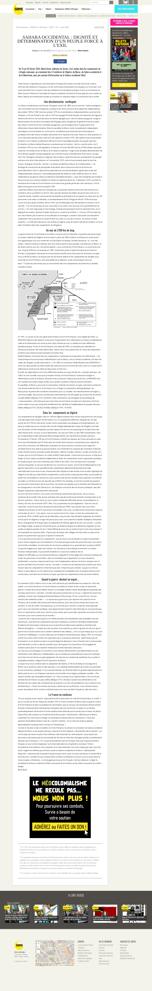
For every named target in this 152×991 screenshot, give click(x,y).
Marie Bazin (83, 50)
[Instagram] (135, 3)
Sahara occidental (60, 55)
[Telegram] (121, 3)
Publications (86, 9)
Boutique (29, 2)
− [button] (38, 946)
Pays (39, 9)
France (80, 16)
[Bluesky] (126, 4)
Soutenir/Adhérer (126, 8)
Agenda (38, 2)
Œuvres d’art (133, 16)
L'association (29, 9)
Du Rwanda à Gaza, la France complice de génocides (124, 22)
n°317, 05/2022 (38, 398)
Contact (45, 2)
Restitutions (121, 16)
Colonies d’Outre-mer (107, 16)
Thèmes (48, 9)
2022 (51, 27)
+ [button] (38, 943)
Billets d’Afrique (52, 407)
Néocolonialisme (90, 16)
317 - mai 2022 (62, 27)
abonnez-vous (124, 85)
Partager (61, 61)
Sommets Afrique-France (66, 16)
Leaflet (61, 965)
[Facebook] (130, 3)
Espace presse (65, 2)
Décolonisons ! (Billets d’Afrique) (66, 9)
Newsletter (54, 2)
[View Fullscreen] (38, 951)
